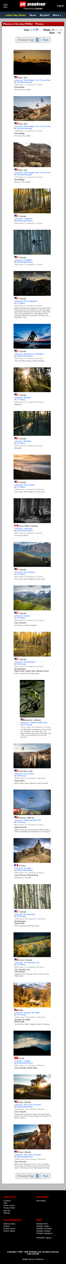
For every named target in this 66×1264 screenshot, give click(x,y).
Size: (52, 32)
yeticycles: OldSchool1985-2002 (34, 723)
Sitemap (6, 1213)
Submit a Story (9, 1224)
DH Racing (21, 664)
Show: (47, 29)
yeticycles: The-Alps (22, 868)
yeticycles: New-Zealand (24, 485)
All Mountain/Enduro (25, 221)
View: (27, 30)
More (56, 15)
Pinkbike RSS (42, 1224)
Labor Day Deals (16, 15)
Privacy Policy (9, 1208)
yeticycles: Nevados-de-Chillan (27, 1013)
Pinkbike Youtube (43, 1231)
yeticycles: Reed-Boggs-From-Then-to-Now (32, 80)
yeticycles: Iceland (22, 616)
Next (45, 39)
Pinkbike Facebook (44, 1228)
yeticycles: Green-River (24, 774)
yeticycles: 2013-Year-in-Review (27, 1105)
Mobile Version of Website (33, 1259)
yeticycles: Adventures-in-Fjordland (28, 354)
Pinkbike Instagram (44, 1233)
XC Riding (21, 303)
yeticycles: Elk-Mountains (24, 662)
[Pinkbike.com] (33, 4)
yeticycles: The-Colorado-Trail (26, 963)
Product (6, 1226)
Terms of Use (9, 1205)
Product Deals (9, 1228)
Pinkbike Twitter (42, 1226)
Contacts (7, 1201)
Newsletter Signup (43, 1238)
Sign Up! (6, 1210)
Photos (6, 1231)
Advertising (41, 1201)
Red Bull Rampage (24, 82)
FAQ (5, 1203)
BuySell (44, 15)
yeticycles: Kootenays (23, 528)
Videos (12, 1231)
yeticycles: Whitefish (22, 398)
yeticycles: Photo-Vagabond (25, 301)
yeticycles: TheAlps (22, 1061)
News (33, 15)
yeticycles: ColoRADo (23, 219)
